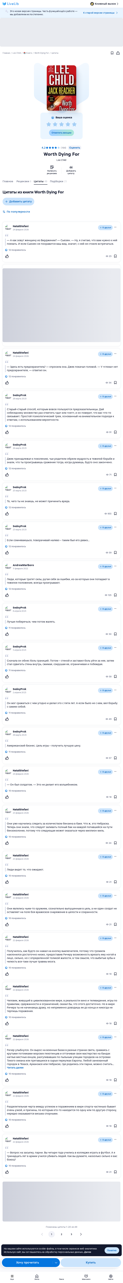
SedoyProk (19, 395)
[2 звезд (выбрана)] (50, 147)
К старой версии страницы (98, 12)
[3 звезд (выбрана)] (53, 147)
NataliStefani (21, 226)
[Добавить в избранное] (112, 53)
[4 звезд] (67, 124)
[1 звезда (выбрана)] (47, 147)
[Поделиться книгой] (117, 53)
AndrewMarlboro (23, 565)
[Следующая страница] (80, 1234)
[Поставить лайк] (6, 256)
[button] (61, 88)
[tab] (8, 182)
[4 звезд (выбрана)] (55, 147)
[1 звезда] (48, 124)
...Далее (87, 1252)
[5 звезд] (74, 124)
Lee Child (61, 160)
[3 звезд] (61, 124)
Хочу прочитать (27, 1262)
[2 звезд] (55, 124)
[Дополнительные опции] (56, 1262)
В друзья (106, 227)
